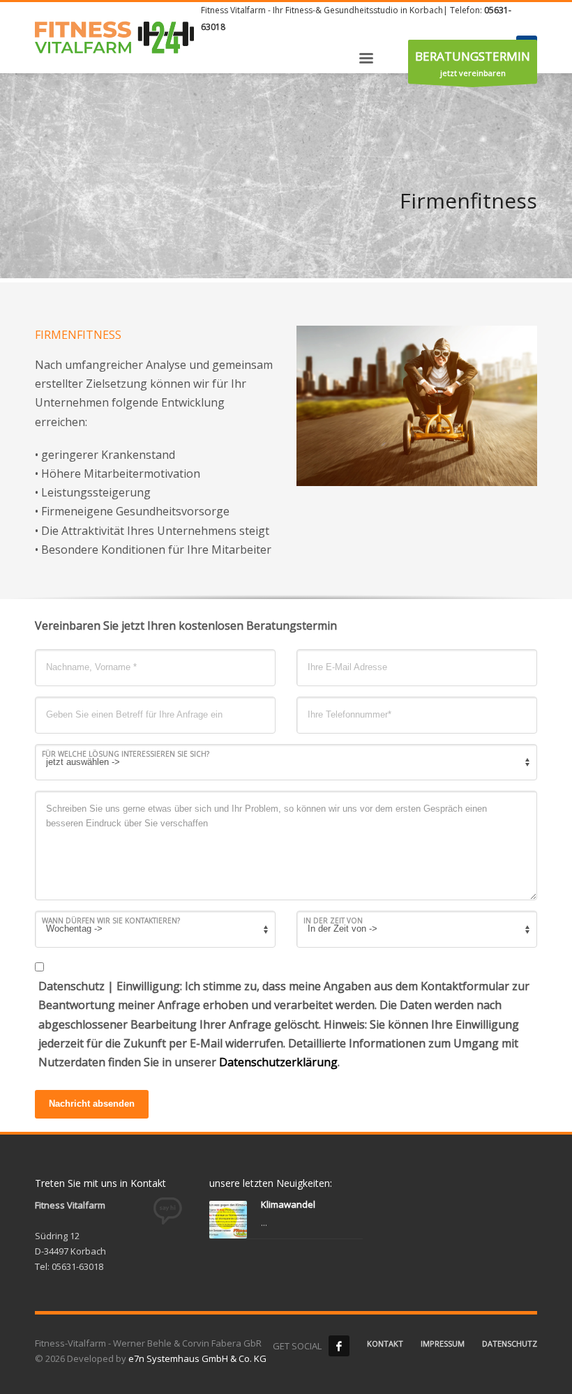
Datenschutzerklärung (278, 1062)
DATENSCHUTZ (509, 1343)
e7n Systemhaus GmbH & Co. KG (197, 1358)
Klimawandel (288, 1204)
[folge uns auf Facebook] (339, 1345)
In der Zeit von (333, 920)
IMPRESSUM (443, 1343)
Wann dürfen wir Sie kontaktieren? (111, 920)
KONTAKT (385, 1343)
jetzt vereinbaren (472, 63)
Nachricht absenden (92, 1103)
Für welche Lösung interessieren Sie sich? (125, 754)
